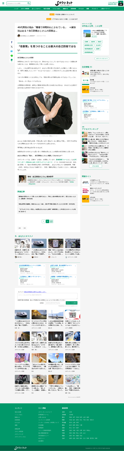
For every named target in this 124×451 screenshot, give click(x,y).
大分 (84, 438)
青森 (70, 417)
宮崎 (88, 438)
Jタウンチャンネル (20, 436)
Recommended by (72, 397)
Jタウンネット (63, 3)
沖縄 (96, 438)
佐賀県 (97, 48)
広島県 (86, 41)
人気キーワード (105, 8)
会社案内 (40, 441)
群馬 (77, 420)
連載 (87, 8)
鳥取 (25, 228)
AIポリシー (41, 438)
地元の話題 (47, 8)
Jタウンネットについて (45, 412)
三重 (81, 425)
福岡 (70, 438)
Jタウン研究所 (25, 8)
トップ (16, 8)
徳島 (70, 435)
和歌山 (88, 430)
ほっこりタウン (36, 8)
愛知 (77, 425)
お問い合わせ (42, 417)
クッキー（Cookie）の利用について (48, 422)
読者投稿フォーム (62, 159)
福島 (88, 417)
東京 (88, 420)
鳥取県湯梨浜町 (89, 48)
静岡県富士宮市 (89, 45)
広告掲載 (40, 425)
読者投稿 (73, 8)
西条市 (99, 41)
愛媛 (77, 435)
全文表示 (51, 221)
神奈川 (92, 420)
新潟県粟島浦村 (89, 52)
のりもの (81, 8)
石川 (74, 427)
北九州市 (98, 45)
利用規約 (40, 427)
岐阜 (70, 425)
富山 (70, 427)
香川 (74, 435)
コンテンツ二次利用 (44, 420)
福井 (77, 427)
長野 (77, 422)
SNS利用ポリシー (43, 435)
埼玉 (81, 420)
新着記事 (17, 429)
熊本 (81, 438)
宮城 (77, 417)
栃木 (74, 420)
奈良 (84, 430)
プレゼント (95, 8)
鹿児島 (92, 438)
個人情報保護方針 (43, 433)
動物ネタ (65, 8)
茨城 (70, 420)
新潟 (70, 422)
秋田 (81, 417)
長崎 (77, 438)
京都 (74, 430)
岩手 (74, 417)
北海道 (71, 414)
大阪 (77, 430)
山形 (84, 417)
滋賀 (70, 430)
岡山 (77, 433)
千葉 (84, 420)
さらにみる (95, 166)
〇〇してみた (56, 8)
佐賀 (74, 438)
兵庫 (81, 430)
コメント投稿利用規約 (44, 430)
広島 (81, 433)
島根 (74, 433)
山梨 (74, 422)
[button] (3, 3)
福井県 (93, 41)
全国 (70, 412)
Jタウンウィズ (19, 434)
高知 (81, 435)
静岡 (74, 425)
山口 (84, 433)
